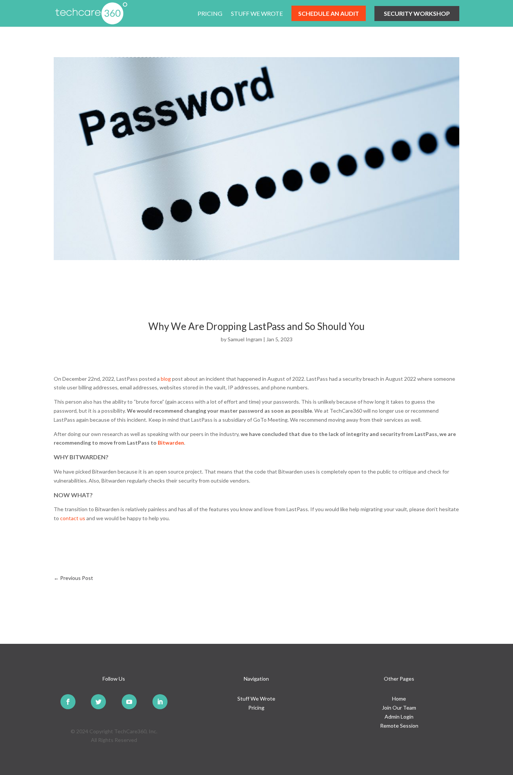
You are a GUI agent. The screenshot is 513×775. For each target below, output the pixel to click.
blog (166, 378)
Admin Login (399, 716)
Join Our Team (399, 707)
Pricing (210, 14)
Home (399, 698)
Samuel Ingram (245, 339)
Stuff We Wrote (257, 14)
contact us (72, 518)
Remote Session (399, 725)
